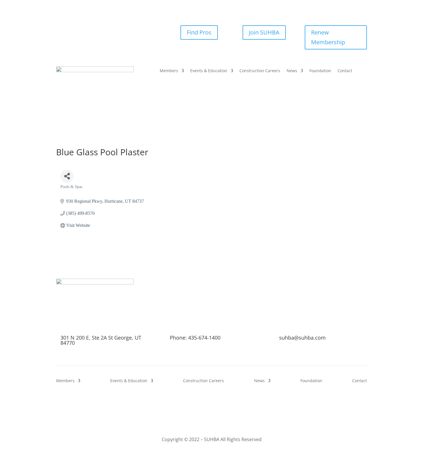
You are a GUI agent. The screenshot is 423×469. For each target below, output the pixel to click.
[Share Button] (66, 176)
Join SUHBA (264, 32)
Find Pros (199, 32)
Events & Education (208, 71)
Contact (345, 71)
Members (169, 71)
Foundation (320, 71)
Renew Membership (328, 37)
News (292, 71)
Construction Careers (259, 71)
